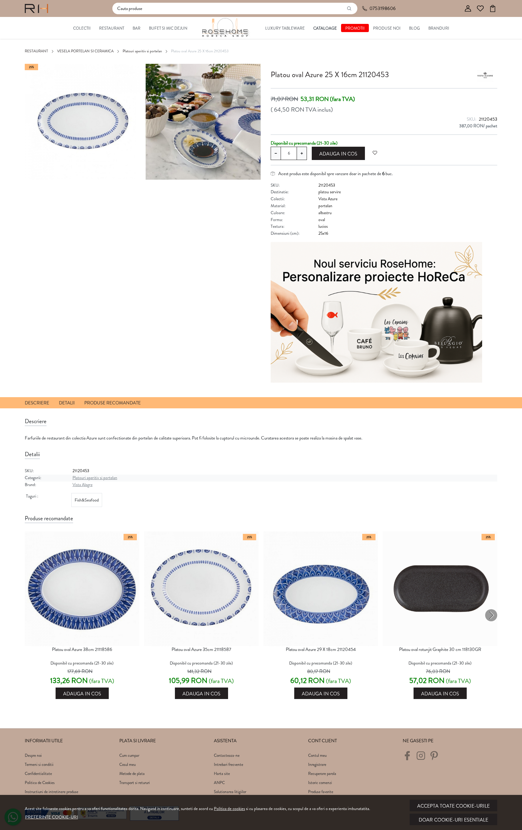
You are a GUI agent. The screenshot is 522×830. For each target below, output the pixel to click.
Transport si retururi (134, 783)
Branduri (438, 28)
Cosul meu (127, 764)
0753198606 (382, 8)
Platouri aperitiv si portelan (142, 51)
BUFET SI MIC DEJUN (168, 28)
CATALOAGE (325, 28)
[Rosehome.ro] (36, 8)
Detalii (67, 403)
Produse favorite (320, 792)
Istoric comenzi (320, 783)
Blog (414, 28)
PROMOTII (355, 28)
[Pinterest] (436, 758)
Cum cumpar (129, 755)
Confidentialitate (38, 773)
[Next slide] (491, 615)
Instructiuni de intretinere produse (51, 792)
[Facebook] (409, 758)
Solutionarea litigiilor (230, 792)
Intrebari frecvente (228, 764)
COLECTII (82, 28)
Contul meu (317, 755)
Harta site (222, 773)
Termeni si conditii (39, 764)
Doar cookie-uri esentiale (453, 819)
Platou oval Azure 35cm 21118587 (201, 649)
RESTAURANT (111, 28)
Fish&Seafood (87, 500)
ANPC (219, 783)
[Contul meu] (467, 8)
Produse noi (387, 28)
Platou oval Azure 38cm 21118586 (82, 649)
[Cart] (492, 8)
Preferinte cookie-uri (51, 817)
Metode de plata (132, 773)
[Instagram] (422, 758)
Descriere (37, 403)
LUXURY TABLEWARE (285, 28)
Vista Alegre (82, 485)
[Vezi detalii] (82, 640)
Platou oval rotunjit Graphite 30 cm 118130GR (440, 649)
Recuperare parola (322, 773)
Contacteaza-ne (227, 755)
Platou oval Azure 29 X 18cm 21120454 (321, 649)
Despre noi (33, 755)
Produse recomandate (112, 403)
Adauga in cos (338, 153)
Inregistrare (317, 764)
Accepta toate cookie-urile (453, 805)
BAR (136, 28)
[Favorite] (480, 8)
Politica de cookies (229, 808)
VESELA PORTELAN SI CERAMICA (85, 51)
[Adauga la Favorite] (375, 152)
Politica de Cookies (40, 783)
